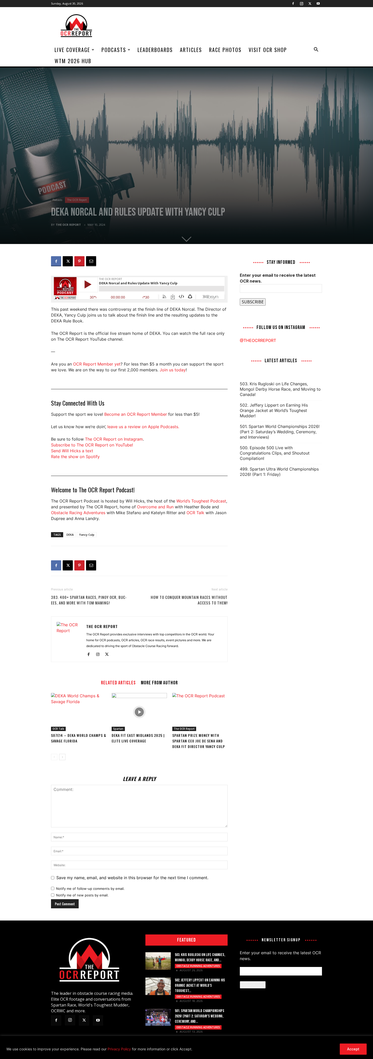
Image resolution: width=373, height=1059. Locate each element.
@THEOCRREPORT (258, 340)
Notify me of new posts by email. (82, 895)
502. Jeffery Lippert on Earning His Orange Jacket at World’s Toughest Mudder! (274, 410)
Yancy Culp (86, 534)
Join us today (173, 369)
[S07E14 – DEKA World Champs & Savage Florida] (78, 712)
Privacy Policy (119, 1049)
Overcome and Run (155, 506)
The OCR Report (77, 200)
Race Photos (225, 50)
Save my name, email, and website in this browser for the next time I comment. (132, 877)
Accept (353, 1049)
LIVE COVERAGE (72, 50)
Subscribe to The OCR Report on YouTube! (92, 444)
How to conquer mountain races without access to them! (189, 599)
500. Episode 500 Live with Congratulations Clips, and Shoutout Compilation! (275, 453)
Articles (191, 50)
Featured (186, 940)
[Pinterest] (79, 261)
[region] (186, 1047)
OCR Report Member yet (97, 364)
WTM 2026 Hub (73, 61)
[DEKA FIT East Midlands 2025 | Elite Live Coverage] (139, 712)
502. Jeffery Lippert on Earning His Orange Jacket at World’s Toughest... (200, 985)
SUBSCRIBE (253, 302)
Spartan (118, 729)
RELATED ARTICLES (118, 682)
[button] (316, 50)
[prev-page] (54, 757)
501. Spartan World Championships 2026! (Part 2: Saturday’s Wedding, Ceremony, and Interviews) (279, 432)
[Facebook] (293, 3)
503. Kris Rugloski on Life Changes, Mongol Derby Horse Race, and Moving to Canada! (280, 389)
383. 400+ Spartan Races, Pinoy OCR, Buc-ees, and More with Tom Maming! (89, 599)
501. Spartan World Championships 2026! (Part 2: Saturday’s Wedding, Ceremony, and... (199, 1016)
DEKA (70, 534)
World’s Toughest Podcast (201, 501)
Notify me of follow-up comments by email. (90, 889)
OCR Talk (195, 512)
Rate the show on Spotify (75, 456)
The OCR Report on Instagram (114, 439)
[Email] (91, 261)
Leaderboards (155, 50)
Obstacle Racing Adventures (78, 512)
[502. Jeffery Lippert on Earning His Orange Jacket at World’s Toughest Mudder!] (158, 986)
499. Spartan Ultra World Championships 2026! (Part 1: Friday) (279, 471)
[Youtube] (318, 3)
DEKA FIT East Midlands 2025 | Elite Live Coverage (138, 738)
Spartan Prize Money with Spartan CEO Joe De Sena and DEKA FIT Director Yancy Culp (198, 741)
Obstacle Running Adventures (198, 966)
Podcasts (113, 50)
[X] (310, 3)
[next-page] (62, 757)
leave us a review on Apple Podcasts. (143, 426)
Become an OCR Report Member (135, 414)
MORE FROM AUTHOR (159, 682)
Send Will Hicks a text (72, 450)
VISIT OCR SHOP (268, 50)
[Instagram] (301, 3)
